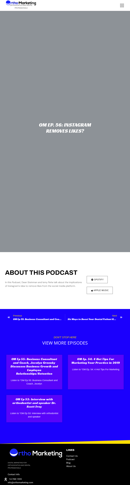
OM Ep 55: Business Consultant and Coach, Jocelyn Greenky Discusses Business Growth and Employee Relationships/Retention (34, 366)
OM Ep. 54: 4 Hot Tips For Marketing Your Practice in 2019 (95, 361)
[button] (122, 5)
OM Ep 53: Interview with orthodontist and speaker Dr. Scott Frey (34, 403)
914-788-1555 (15, 479)
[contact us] (94, 456)
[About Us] (94, 466)
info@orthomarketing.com (20, 482)
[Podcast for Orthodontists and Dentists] (94, 459)
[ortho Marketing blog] (94, 463)
